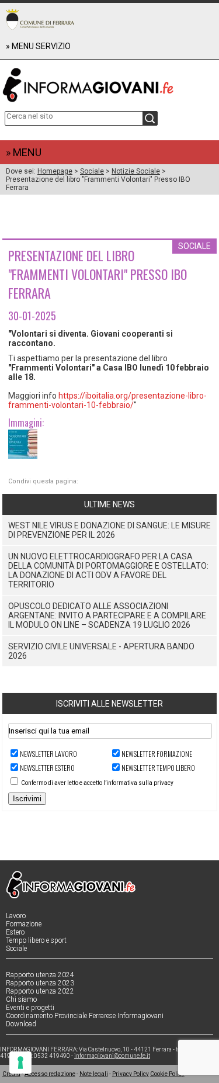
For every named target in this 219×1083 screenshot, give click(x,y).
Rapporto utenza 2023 (40, 983)
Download (21, 1024)
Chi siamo (21, 999)
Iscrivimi (27, 798)
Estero (15, 932)
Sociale (92, 171)
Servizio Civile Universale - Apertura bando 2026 (101, 651)
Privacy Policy (130, 1074)
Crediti (11, 1074)
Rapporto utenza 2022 (40, 991)
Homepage (54, 171)
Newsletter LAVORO (48, 754)
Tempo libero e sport (36, 940)
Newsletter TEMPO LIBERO (158, 768)
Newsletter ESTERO (47, 768)
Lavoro (16, 916)
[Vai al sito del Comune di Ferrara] (40, 19)
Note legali (93, 1074)
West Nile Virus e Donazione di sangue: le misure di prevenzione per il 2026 (109, 530)
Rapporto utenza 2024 (40, 975)
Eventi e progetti (30, 1008)
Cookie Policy (167, 1074)
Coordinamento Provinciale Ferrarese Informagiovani (85, 1016)
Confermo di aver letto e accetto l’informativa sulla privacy (97, 783)
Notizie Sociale (136, 171)
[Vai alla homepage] (109, 82)
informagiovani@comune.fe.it (112, 1056)
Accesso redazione (50, 1074)
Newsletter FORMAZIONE (156, 754)
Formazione (23, 924)
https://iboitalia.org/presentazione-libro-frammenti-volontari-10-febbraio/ (107, 400)
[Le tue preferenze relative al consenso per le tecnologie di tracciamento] (20, 1062)
